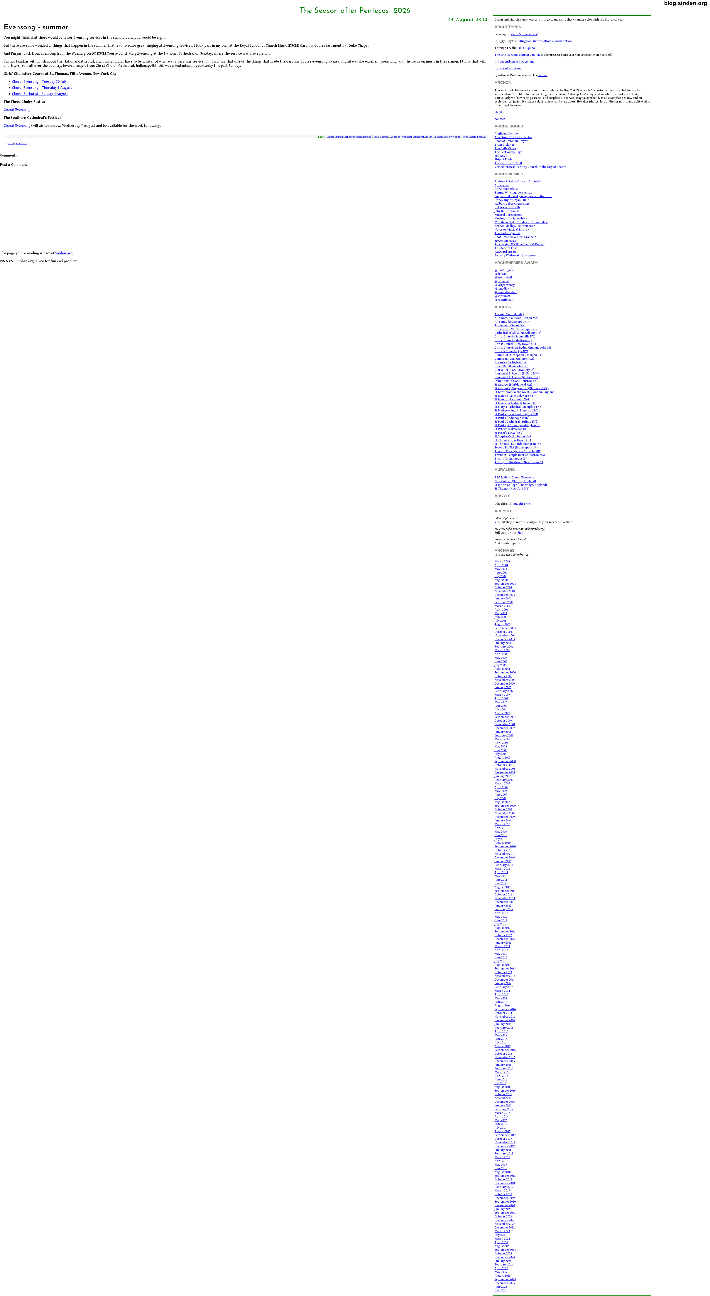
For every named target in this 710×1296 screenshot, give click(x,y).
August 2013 (502, 965)
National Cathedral (413, 136)
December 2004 (505, 595)
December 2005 (505, 639)
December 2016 (505, 1102)
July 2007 (500, 709)
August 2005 (502, 624)
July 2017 (500, 1127)
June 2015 (501, 1039)
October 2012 (503, 935)
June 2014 (501, 1002)
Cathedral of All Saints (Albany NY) (518, 333)
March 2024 (502, 1238)
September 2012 (505, 931)
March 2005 (502, 606)
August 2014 (502, 1005)
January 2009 (503, 776)
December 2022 (505, 1227)
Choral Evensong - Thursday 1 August (42, 88)
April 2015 (501, 1031)
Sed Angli (501, 156)
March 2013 (502, 946)
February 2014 (504, 987)
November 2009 (505, 813)
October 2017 (503, 1139)
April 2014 (501, 994)
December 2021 (505, 1220)
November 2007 (505, 724)
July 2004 (500, 576)
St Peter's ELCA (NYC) (509, 433)
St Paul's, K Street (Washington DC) (518, 425)
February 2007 (504, 691)
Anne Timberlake (506, 189)
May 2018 (501, 1164)
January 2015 (503, 1024)
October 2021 (503, 1216)
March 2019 (502, 1190)
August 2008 (502, 757)
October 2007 (503, 720)
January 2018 (503, 1150)
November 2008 (505, 769)
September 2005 (505, 628)
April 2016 (501, 1076)
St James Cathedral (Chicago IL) (515, 403)
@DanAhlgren (504, 270)
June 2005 (501, 617)
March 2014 (502, 991)
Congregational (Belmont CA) (514, 359)
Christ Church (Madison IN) (513, 340)
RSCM (428, 136)
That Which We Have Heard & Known (520, 244)
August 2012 (502, 928)
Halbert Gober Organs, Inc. (512, 204)
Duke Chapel (380, 136)
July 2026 (500, 1290)
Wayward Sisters (505, 252)
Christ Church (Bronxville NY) (515, 336)
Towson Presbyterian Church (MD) (518, 451)
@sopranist (502, 296)
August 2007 (502, 713)
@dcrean (501, 274)
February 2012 (504, 909)
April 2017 (501, 1116)
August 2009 (502, 802)
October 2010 (503, 850)
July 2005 (500, 621)
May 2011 (501, 876)
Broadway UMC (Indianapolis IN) (516, 329)
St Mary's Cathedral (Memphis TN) (518, 407)
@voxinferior (504, 300)
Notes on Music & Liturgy (512, 229)
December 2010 (505, 857)
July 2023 (500, 1235)
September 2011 (505, 891)
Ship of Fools (503, 159)
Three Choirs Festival (473, 136)
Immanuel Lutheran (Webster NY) (517, 377)
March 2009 (502, 783)
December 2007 (505, 728)
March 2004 (502, 561)
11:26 (11, 143)
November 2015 (505, 1057)
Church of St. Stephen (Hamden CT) (518, 355)
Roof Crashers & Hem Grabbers (515, 237)
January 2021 (503, 1209)
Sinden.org (63, 253)
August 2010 (502, 843)
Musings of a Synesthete (511, 218)
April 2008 (501, 743)
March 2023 (502, 1231)
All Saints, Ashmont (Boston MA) (516, 318)
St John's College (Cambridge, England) (521, 485)
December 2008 (505, 772)
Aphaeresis (502, 185)
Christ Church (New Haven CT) (515, 344)
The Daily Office (505, 148)
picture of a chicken (508, 68)
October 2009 (503, 809)
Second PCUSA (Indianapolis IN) (516, 447)
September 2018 (505, 1176)
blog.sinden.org (685, 3)
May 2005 (501, 613)
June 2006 (501, 661)
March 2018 (502, 1157)
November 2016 (505, 1098)
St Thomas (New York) (447, 136)
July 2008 (500, 754)
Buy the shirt (522, 504)
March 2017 (502, 1113)
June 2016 (501, 1079)
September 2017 (505, 1135)
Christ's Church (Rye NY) (511, 351)
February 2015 (504, 1028)
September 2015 (505, 1050)
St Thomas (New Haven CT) (513, 440)
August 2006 (502, 669)
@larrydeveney (505, 285)
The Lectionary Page (508, 152)
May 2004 (501, 569)
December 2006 (505, 683)
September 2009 (505, 806)
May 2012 (501, 917)
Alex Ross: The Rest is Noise (513, 137)
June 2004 (501, 572)
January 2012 (503, 905)
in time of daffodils (507, 207)
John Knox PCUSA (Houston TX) (516, 381)
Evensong (394, 136)
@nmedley (502, 288)
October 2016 (503, 1094)
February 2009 (504, 780)
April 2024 (501, 1242)
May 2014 (501, 998)
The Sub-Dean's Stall (508, 163)
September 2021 (505, 1213)
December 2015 (505, 1061)
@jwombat (502, 281)
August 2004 (502, 580)
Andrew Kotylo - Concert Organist (517, 181)
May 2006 (501, 658)
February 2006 (504, 646)
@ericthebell (503, 277)
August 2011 (502, 887)
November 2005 (505, 635)
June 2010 (501, 835)
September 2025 (505, 1279)
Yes (497, 522)
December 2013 (505, 979)
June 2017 (501, 1124)
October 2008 (503, 765)
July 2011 (500, 883)
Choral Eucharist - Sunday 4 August (40, 94)
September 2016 (505, 1090)
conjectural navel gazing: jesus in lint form (523, 196)
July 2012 (500, 924)
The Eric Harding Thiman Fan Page (518, 55)
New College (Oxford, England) (515, 481)
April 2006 (501, 654)
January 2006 (503, 643)
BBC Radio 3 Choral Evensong (514, 477)
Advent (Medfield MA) (509, 314)
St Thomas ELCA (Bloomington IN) (518, 444)
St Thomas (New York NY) (512, 488)
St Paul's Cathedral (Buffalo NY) (516, 421)
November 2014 (505, 1016)
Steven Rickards (505, 241)
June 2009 (501, 794)
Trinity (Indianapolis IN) (511, 458)
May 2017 (501, 1120)
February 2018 (504, 1153)
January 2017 (503, 1105)
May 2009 (501, 791)
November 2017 (505, 1142)
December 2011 (505, 902)
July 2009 (500, 798)
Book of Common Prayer (511, 141)
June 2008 (501, 750)
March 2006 (502, 650)
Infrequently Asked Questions (514, 61)
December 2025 (505, 1283)
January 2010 (503, 820)
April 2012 (501, 913)
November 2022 (505, 1224)
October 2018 (503, 1179)
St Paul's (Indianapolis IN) (512, 418)
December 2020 (505, 1205)
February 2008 (504, 735)
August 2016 (502, 1087)
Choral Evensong (17, 110)
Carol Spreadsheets (524, 34)
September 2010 (505, 846)
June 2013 (501, 957)
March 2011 (502, 868)
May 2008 (501, 746)
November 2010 (505, 854)
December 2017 (505, 1146)
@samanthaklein (506, 292)
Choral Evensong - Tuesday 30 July (39, 82)
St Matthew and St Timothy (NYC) (517, 410)
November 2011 (505, 898)
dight (521, 532)
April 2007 (501, 698)
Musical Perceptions (508, 215)
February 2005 (504, 602)
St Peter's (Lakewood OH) (511, 429)
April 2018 (501, 1161)
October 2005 (503, 632)
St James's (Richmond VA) (512, 399)
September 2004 (505, 584)
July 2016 (500, 1083)
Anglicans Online (506, 133)
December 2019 (505, 1198)
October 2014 (503, 1013)
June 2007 (501, 706)
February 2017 (504, 1109)
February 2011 (504, 865)
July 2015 (500, 1042)
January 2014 (503, 983)
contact (500, 119)
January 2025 (503, 1261)
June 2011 (501, 880)
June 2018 (501, 1168)
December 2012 (505, 939)
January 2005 (503, 598)
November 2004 (505, 591)
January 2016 (503, 1065)
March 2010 (502, 824)
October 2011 (503, 894)
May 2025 (501, 1272)
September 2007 (505, 717)
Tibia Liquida (526, 48)
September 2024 (505, 1250)
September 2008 (505, 761)
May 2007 (501, 702)
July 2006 (500, 665)
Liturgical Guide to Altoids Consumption (545, 41)
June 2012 (501, 920)
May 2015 (501, 1035)
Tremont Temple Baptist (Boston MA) (520, 455)
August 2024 (502, 1246)
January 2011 (503, 861)
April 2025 (501, 1268)
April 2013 (501, 950)
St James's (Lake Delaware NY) (515, 396)
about (498, 112)
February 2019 (504, 1187)
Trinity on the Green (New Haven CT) (519, 462)
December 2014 (505, 1020)
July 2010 (500, 839)
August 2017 (502, 1131)
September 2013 (505, 968)
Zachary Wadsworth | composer (516, 255)
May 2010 (501, 831)
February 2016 (504, 1068)
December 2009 (505, 817)
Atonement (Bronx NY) (510, 325)
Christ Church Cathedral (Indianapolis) (349, 136)
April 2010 (501, 828)
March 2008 (502, 739)
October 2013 (503, 972)
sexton (542, 75)
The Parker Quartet (507, 233)
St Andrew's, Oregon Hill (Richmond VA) (522, 388)
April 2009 (501, 787)
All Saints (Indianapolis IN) (512, 322)
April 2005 (501, 609)
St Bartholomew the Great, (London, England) (525, 392)
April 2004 (501, 565)
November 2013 (505, 976)
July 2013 (500, 961)
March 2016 (502, 1072)
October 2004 (503, 587)
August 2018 (502, 1172)
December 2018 (505, 1183)
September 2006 (505, 672)
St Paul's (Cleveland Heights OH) (516, 414)
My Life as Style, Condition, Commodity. (521, 222)
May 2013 (501, 954)
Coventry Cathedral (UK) (511, 362)
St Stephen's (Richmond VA (513, 436)
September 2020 (505, 1201)
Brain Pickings (504, 145)
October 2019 (503, 1194)
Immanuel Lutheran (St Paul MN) (517, 373)
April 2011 (501, 872)
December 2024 (505, 1257)
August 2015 (502, 1046)
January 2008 (503, 732)
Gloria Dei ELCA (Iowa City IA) (514, 370)
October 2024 (503, 1253)
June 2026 (501, 1287)
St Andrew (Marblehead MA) (513, 384)
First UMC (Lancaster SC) (511, 366)
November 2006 (505, 680)
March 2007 (502, 695)
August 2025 (502, 1275)
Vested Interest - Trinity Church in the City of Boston (530, 167)
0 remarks (21, 143)
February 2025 (504, 1264)
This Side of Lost (506, 248)
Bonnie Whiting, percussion (513, 192)
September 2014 (505, 1009)
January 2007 (503, 687)
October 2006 (503, 676)
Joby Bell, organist (507, 211)
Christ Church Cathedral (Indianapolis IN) (523, 347)
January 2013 (503, 942)
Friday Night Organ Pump (512, 200)
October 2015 (503, 1053)
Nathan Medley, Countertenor (515, 226)
